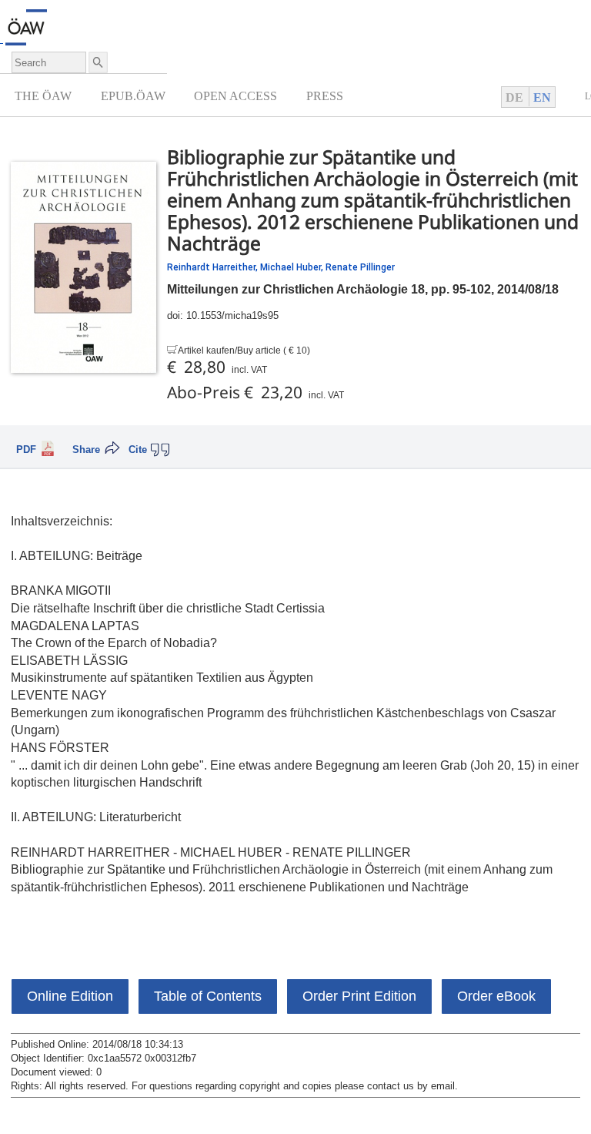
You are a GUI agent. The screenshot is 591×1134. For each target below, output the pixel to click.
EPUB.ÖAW (133, 95)
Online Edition (70, 996)
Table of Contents (208, 996)
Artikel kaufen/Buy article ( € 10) (244, 350)
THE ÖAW (43, 95)
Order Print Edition (359, 996)
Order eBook (496, 996)
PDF (26, 450)
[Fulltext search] (97, 62)
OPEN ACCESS (235, 95)
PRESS (324, 95)
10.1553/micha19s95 (232, 315)
